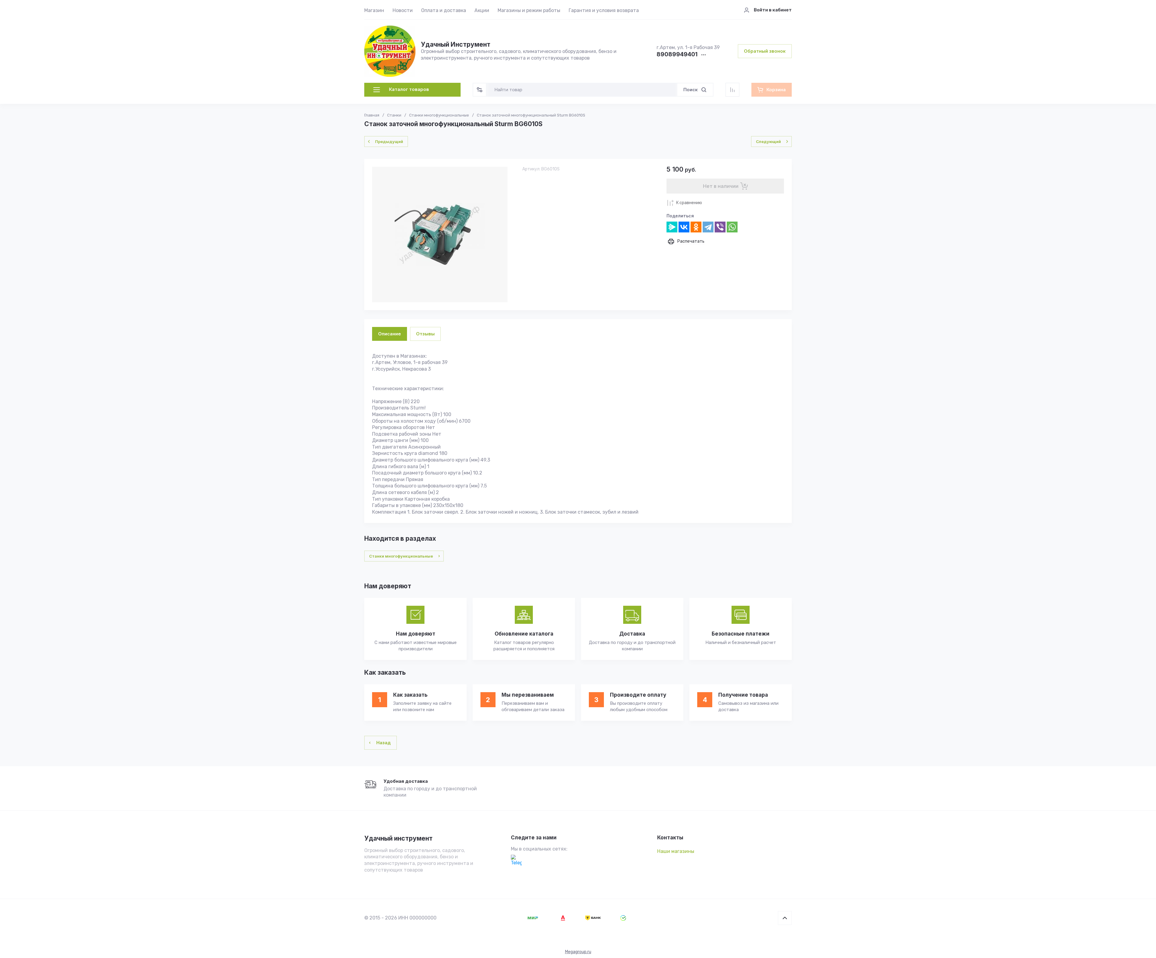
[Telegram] (708, 227)
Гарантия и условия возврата (604, 10)
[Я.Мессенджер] (672, 227)
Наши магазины (675, 851)
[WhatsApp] (732, 227)
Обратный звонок (765, 51)
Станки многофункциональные (439, 115)
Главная (371, 115)
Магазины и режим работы (529, 10)
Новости (403, 10)
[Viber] (720, 227)
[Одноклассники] (696, 227)
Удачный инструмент (398, 838)
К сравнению (689, 202)
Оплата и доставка (443, 10)
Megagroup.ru (578, 951)
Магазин (374, 10)
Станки (394, 115)
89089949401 (677, 54)
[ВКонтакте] (684, 227)
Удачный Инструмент (455, 44)
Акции (481, 10)
